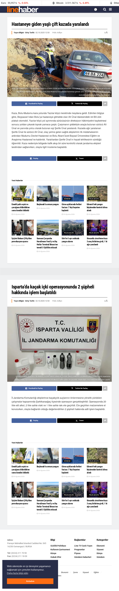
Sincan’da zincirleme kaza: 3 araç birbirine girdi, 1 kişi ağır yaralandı (98, 241)
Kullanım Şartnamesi (60, 549)
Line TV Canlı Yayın (83, 546)
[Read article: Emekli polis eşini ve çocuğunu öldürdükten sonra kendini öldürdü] (23, 193)
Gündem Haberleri (82, 557)
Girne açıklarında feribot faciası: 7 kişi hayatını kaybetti (72, 207)
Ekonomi (101, 546)
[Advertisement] (59, 170)
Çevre (75, 572)
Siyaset (100, 549)
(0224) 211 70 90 (19, 553)
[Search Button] (104, 9)
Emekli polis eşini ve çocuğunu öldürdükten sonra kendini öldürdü (21, 207)
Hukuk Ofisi (56, 557)
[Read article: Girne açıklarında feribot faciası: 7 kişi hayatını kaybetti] (73, 193)
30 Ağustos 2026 (19, 214)
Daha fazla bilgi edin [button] (17, 573)
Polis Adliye (57, 32)
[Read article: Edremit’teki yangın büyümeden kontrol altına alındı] (98, 193)
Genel (41, 233)
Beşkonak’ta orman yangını (48, 204)
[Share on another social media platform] (105, 103)
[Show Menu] (110, 9)
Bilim (59, 576)
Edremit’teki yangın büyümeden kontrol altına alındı (97, 207)
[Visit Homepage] (22, 9)
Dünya (99, 553)
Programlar (79, 549)
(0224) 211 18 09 (19, 556)
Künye (53, 553)
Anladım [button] (30, 581)
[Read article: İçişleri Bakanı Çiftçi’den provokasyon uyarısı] (23, 228)
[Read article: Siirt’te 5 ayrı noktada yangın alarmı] (73, 228)
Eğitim (96, 572)
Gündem (17, 199)
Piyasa (77, 553)
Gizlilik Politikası (58, 546)
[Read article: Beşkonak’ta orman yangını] (48, 193)
